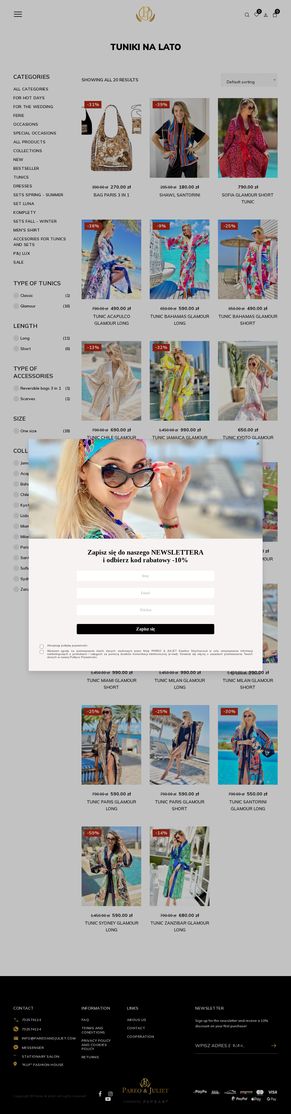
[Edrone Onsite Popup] (145, 557)
